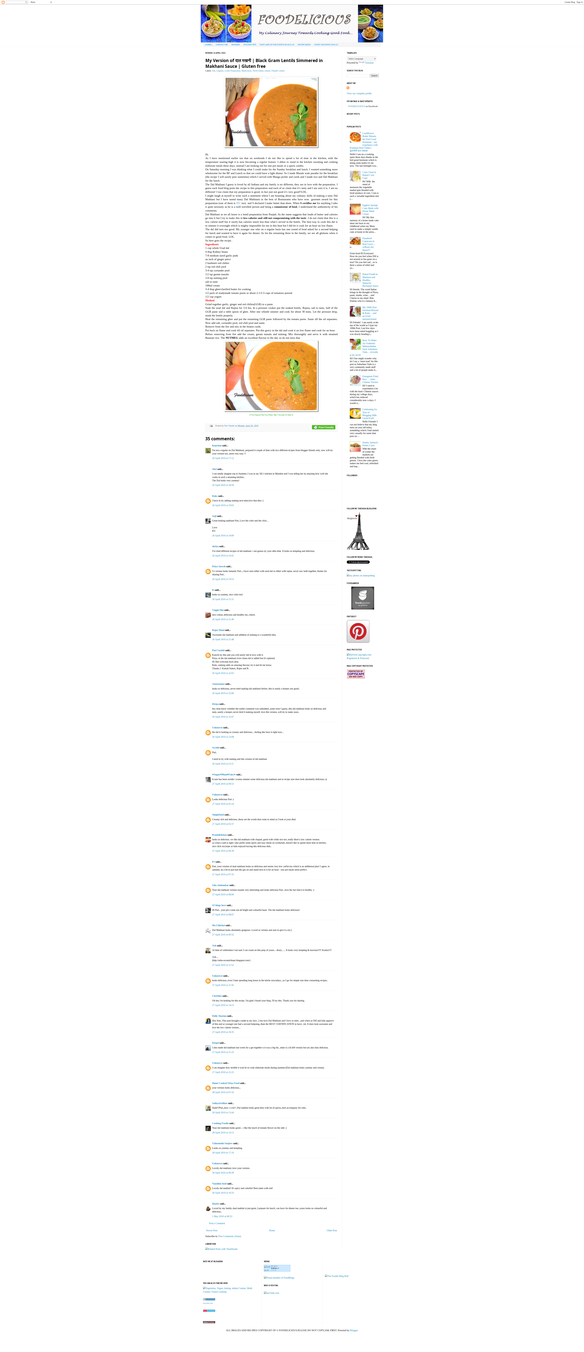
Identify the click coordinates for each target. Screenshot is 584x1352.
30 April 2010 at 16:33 (223, 1192)
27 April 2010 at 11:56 (223, 985)
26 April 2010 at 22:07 (223, 716)
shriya (215, 546)
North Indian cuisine (261, 70)
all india (273, 1270)
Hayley (215, 1203)
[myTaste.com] (271, 1293)
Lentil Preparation (232, 70)
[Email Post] (211, 425)
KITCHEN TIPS (249, 45)
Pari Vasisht (229, 425)
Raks (214, 496)
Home (272, 1230)
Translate (369, 62)
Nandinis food (219, 1183)
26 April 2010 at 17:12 (223, 458)
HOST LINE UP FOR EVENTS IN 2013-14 (277, 45)
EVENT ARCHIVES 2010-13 (326, 45)
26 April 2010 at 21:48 (223, 639)
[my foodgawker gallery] (362, 608)
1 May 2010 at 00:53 (222, 1216)
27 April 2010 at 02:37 (223, 824)
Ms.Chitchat (218, 925)
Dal (213, 70)
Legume (219, 70)
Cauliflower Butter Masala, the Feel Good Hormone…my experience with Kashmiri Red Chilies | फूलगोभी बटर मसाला (364, 142)
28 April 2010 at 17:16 (223, 1152)
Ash (214, 945)
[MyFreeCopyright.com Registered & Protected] (363, 658)
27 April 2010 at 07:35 (223, 874)
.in (275, 1268)
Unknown (217, 727)
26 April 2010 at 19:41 (223, 555)
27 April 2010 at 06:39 (223, 851)
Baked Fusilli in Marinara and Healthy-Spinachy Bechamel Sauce (370, 280)
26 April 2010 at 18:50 (223, 485)
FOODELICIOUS (356, 106)
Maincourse (246, 70)
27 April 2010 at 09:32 (223, 934)
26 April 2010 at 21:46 (223, 619)
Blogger (354, 1330)
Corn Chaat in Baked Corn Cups (369, 175)
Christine (217, 996)
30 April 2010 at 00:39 (223, 1172)
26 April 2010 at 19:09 (223, 535)
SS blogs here (219, 905)
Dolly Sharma (219, 1016)
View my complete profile (359, 93)
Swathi (215, 747)
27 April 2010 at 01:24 (223, 804)
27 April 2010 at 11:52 (223, 965)
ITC (238, 203)
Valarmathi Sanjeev (222, 1143)
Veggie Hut (218, 610)
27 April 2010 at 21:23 (223, 1052)
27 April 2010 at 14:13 (223, 1005)
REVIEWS (235, 45)
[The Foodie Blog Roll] (336, 1276)
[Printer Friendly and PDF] (323, 427)
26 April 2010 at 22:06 (223, 693)
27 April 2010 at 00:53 (223, 783)
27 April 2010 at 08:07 (223, 914)
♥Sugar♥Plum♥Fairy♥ (224, 774)
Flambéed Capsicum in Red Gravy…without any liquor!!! (368, 244)
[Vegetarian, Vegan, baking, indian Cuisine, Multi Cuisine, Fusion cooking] (231, 1291)
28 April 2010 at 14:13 (223, 1132)
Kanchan (217, 445)
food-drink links (208, 1303)
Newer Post (211, 1230)
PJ (213, 861)
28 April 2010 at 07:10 (223, 1092)
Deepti (215, 1043)
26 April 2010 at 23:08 (223, 737)
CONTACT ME (222, 45)
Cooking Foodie (220, 1123)
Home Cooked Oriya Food (225, 1083)
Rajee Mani (218, 630)
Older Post (332, 1230)
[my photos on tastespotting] (361, 575)
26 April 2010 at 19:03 (223, 505)
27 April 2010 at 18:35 (223, 1032)
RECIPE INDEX (304, 45)
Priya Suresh (219, 566)
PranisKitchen (219, 835)
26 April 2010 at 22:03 (223, 673)
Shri (214, 469)
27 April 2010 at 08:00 (223, 894)
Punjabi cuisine (278, 70)
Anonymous (218, 684)
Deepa (215, 704)
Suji (214, 516)
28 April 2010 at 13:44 (223, 1112)
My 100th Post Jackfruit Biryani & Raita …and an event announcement (370, 313)
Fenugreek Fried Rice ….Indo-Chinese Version (370, 379)
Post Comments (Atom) (229, 1236)
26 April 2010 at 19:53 (223, 579)
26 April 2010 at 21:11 (223, 599)
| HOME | (208, 45)
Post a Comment (217, 1223)
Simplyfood (218, 814)
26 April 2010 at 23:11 (223, 763)
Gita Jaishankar (220, 885)
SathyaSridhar (219, 1103)
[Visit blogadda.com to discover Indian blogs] (209, 1311)
